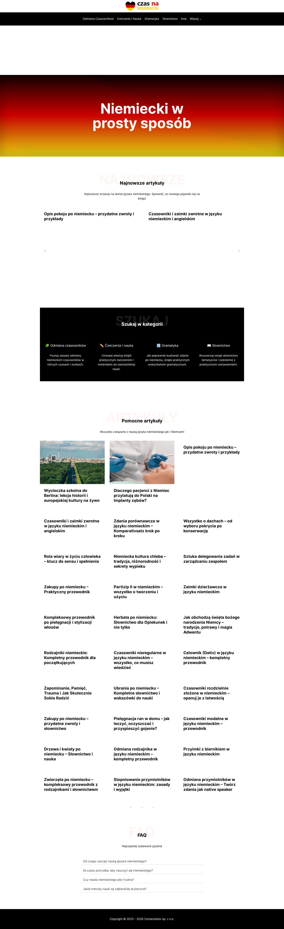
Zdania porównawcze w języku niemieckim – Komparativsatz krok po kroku (137, 528)
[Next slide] (238, 251)
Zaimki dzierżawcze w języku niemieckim (204, 589)
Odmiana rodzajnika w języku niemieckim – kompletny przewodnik (136, 754)
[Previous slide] (45, 251)
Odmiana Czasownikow (98, 18)
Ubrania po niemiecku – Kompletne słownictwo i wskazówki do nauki (137, 693)
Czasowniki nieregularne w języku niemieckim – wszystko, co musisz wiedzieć (140, 660)
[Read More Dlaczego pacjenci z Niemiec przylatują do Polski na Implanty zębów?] (142, 462)
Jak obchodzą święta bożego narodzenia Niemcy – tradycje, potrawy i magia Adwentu (211, 625)
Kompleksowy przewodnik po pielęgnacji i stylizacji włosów (69, 622)
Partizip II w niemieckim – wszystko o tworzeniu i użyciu (138, 591)
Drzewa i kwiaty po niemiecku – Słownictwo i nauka (68, 754)
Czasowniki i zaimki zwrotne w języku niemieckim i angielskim (185, 216)
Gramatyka (152, 18)
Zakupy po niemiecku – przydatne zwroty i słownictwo (66, 723)
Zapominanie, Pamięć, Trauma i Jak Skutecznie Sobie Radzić (68, 693)
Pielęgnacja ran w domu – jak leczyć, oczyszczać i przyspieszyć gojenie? (142, 723)
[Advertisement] (142, 50)
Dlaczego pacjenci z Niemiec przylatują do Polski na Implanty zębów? (141, 495)
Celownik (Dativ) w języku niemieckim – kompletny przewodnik (208, 657)
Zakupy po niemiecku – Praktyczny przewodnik (67, 589)
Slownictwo (170, 18)
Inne (184, 18)
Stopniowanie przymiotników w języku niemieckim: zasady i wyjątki (142, 784)
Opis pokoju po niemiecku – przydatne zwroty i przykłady (89, 216)
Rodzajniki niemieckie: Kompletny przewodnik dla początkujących (70, 657)
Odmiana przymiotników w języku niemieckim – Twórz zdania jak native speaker (209, 784)
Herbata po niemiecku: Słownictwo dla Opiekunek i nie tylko (140, 622)
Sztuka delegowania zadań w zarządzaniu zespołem (211, 559)
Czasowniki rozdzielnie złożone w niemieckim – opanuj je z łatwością (206, 693)
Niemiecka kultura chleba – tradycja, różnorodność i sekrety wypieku (140, 561)
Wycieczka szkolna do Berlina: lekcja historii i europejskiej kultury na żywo (72, 495)
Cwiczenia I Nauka (129, 18)
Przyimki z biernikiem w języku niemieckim (206, 751)
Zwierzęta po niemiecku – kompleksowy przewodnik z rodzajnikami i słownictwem (71, 784)
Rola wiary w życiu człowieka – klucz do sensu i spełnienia (72, 559)
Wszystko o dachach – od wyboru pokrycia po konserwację (207, 526)
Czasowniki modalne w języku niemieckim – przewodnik (205, 723)
